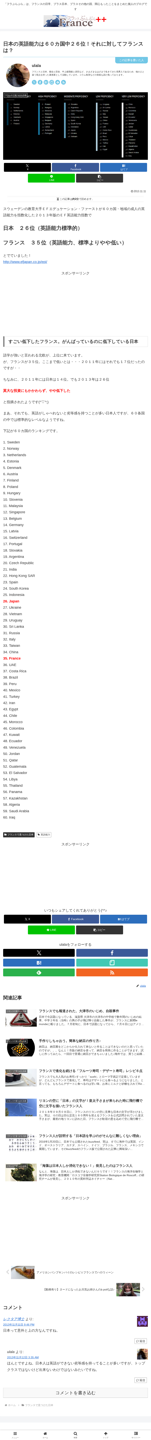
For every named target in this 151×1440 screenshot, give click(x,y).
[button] (99, 178)
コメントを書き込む (75, 1392)
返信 (142, 1341)
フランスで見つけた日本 (20, 834)
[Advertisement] (75, 303)
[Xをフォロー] (34, 82)
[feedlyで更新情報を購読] (57, 82)
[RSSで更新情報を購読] (63, 82)
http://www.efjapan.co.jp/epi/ (25, 262)
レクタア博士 (13, 1319)
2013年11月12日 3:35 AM (23, 1357)
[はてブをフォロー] (46, 82)
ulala (36, 65)
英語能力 (45, 834)
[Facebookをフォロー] (40, 82)
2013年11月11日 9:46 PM (18, 1324)
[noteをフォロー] (51, 82)
